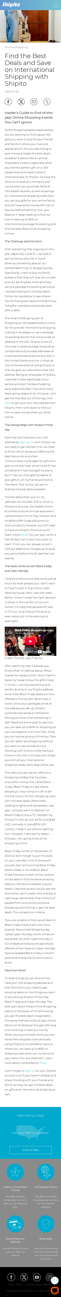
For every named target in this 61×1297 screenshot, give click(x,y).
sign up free (30, 1150)
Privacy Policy (15, 1284)
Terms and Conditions (40, 1284)
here (8, 403)
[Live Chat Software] (55, 1290)
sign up (30, 1070)
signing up (26, 442)
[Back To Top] (55, 1280)
